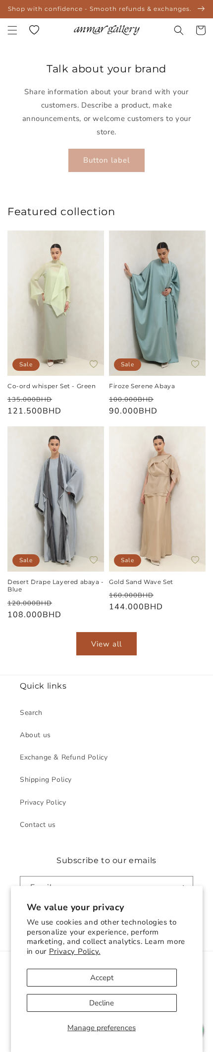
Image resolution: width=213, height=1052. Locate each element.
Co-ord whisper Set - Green (51, 386)
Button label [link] (106, 160)
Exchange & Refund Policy (63, 757)
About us (35, 735)
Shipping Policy (46, 779)
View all (106, 644)
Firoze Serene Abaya (143, 386)
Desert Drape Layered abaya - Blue (55, 585)
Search (31, 712)
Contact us (38, 824)
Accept (101, 978)
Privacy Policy (43, 802)
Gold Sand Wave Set (141, 581)
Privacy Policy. (75, 951)
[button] (12, 30)
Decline (101, 1003)
